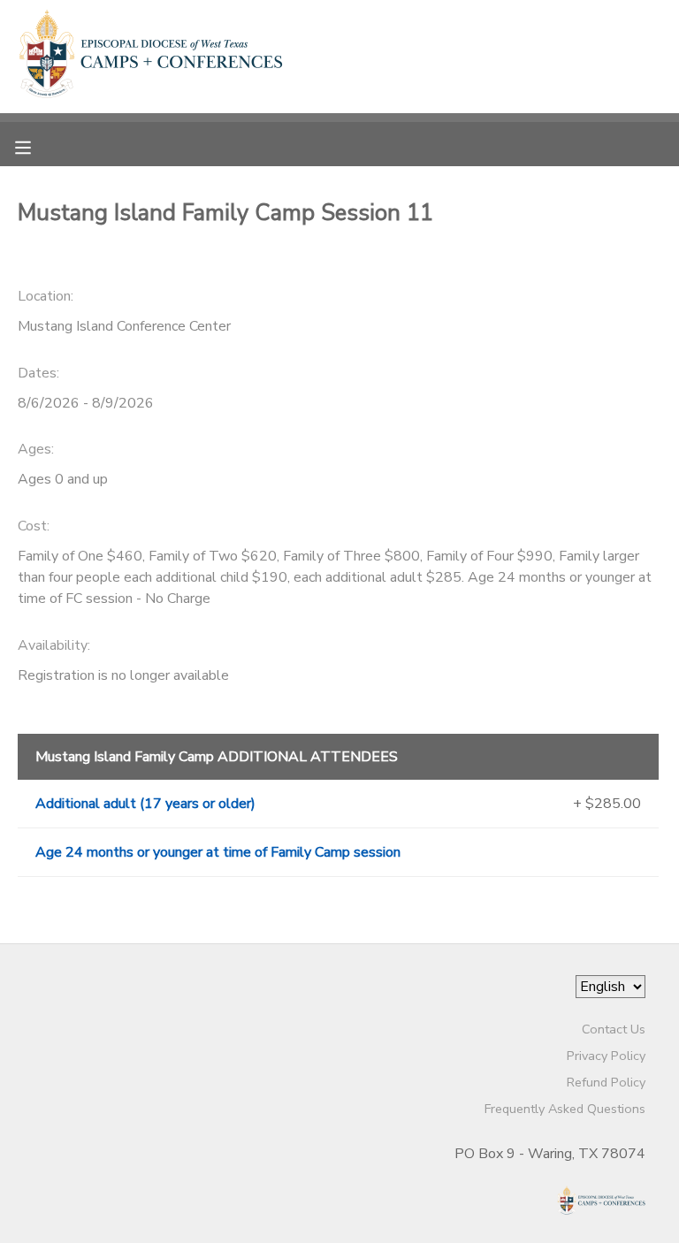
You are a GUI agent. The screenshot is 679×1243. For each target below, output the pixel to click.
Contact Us (613, 1029)
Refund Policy (606, 1082)
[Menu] (36, 146)
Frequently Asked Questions (564, 1108)
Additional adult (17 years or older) (145, 803)
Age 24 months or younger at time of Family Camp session (218, 852)
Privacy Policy (606, 1055)
